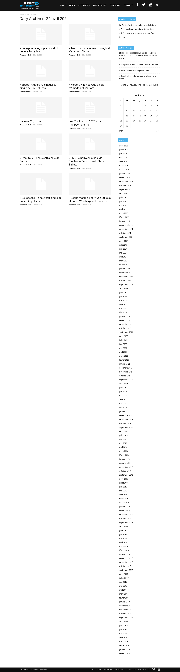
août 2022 (123, 336)
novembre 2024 (126, 229)
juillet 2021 (123, 387)
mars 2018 (123, 546)
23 (127, 120)
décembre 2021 (126, 368)
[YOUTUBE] (150, 5)
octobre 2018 (125, 518)
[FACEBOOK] (137, 5)
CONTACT (128, 5)
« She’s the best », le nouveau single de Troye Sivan (137, 77)
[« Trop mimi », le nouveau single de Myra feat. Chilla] (90, 34)
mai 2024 (123, 253)
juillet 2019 (123, 483)
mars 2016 (123, 641)
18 (140, 115)
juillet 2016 (123, 625)
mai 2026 (123, 157)
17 (134, 115)
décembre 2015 (126, 653)
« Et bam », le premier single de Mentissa (136, 29)
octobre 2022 (125, 328)
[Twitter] (153, 670)
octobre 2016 (125, 613)
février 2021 (124, 407)
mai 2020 (123, 443)
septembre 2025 (126, 189)
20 (151, 115)
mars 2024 (123, 260)
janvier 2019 (124, 506)
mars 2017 (123, 594)
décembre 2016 (126, 605)
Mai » (158, 131)
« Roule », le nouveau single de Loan (134, 71)
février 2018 (124, 550)
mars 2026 (123, 165)
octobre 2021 (125, 375)
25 (140, 120)
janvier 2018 (124, 554)
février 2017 (124, 598)
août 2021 (123, 383)
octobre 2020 (125, 423)
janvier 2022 (124, 364)
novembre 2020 (126, 419)
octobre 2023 (125, 280)
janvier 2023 (124, 316)
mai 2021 (123, 395)
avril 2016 (123, 637)
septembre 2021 (126, 379)
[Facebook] (149, 670)
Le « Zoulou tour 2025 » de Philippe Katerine (85, 123)
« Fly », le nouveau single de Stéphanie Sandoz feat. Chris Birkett (86, 161)
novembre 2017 (126, 562)
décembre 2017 (126, 558)
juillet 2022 (123, 340)
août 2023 (123, 288)
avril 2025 (123, 209)
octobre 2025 (125, 185)
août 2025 (123, 193)
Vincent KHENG (25, 55)
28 (157, 120)
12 (145, 110)
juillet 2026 (123, 149)
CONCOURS (115, 5)
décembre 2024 (126, 225)
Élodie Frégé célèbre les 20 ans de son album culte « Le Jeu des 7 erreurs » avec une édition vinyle (138, 55)
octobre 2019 (125, 471)
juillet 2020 (123, 435)
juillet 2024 (123, 245)
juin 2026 (123, 153)
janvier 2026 (124, 173)
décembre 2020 (126, 415)
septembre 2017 (126, 570)
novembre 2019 (126, 467)
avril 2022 (123, 352)
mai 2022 (123, 348)
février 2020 (124, 455)
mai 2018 (123, 538)
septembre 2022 (126, 332)
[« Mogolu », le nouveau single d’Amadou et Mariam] (90, 70)
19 (145, 115)
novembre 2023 (126, 276)
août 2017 (123, 574)
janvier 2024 (124, 268)
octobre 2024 (125, 233)
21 (157, 115)
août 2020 (123, 431)
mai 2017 (123, 586)
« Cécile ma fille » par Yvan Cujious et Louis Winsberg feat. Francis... (90, 199)
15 (121, 115)
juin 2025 (123, 201)
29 (121, 126)
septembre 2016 (126, 617)
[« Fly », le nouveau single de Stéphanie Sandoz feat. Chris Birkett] (90, 144)
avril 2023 (123, 304)
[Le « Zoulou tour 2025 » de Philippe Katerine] (90, 107)
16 (127, 115)
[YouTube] (159, 670)
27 (151, 120)
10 (134, 110)
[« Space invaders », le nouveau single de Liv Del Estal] (41, 70)
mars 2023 (123, 308)
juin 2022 (123, 344)
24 (134, 120)
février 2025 (124, 217)
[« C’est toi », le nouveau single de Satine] (41, 144)
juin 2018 (123, 534)
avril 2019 (123, 494)
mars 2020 (123, 451)
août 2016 (123, 621)
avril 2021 (123, 399)
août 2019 (123, 479)
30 (127, 126)
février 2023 (124, 312)
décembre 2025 (126, 177)
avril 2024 (123, 257)
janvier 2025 (124, 221)
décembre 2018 (126, 510)
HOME (63, 5)
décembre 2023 (126, 272)
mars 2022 (123, 356)
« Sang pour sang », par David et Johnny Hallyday (39, 50)
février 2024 (124, 264)
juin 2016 (123, 629)
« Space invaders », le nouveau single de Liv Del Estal (38, 86)
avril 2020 (123, 447)
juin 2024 (123, 249)
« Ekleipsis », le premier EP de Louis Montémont (138, 64)
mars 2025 (123, 213)
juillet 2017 (123, 578)
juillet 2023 (123, 292)
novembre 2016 (126, 609)
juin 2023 (123, 296)
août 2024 (123, 241)
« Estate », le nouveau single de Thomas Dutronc (139, 85)
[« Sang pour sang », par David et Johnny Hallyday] (41, 34)
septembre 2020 (126, 427)
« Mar (120, 131)
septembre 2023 (126, 284)
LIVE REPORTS (99, 5)
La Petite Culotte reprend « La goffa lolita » (137, 25)
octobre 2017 (125, 566)
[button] (157, 5)
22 (121, 120)
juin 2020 (123, 439)
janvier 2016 (124, 649)
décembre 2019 (126, 463)
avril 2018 (123, 542)
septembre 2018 (126, 522)
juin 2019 (123, 486)
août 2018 (123, 526)
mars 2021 (123, 403)
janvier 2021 (124, 411)
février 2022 (124, 360)
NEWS (72, 5)
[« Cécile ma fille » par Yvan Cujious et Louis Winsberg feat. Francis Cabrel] (90, 184)
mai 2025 (123, 205)
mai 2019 (123, 490)
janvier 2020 (124, 459)
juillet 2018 (123, 530)
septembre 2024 (126, 237)
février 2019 (124, 502)
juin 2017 (123, 582)
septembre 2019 (126, 475)
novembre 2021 (126, 371)
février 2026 (124, 169)
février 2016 (124, 645)
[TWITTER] (143, 5)
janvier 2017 (124, 601)
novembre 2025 (126, 181)
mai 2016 (123, 633)
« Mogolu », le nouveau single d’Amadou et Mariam (86, 86)
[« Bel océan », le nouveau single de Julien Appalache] (41, 184)
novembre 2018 (126, 514)
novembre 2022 (126, 324)
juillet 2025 (123, 197)
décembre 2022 (126, 320)
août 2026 (123, 145)
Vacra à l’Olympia (30, 121)
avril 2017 (123, 590)
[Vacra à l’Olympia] (41, 107)
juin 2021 (123, 391)
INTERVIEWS (84, 5)
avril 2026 (123, 161)
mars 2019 (123, 498)
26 (145, 120)
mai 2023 (123, 300)
